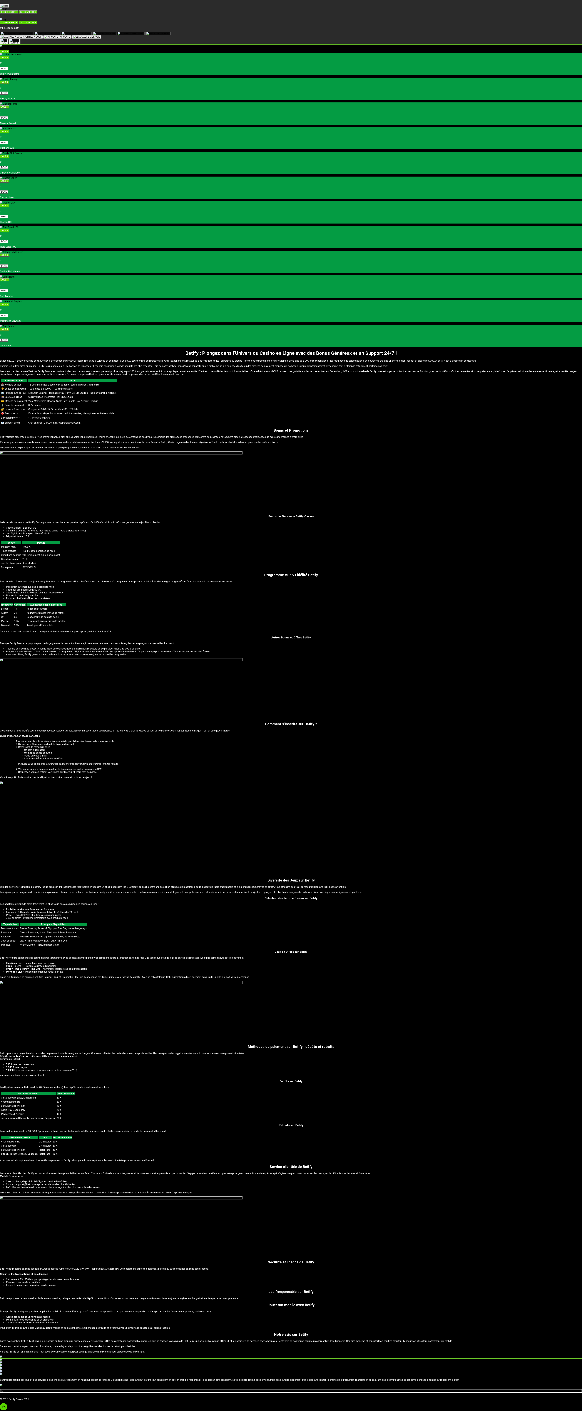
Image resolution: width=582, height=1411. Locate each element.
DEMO (4, 68)
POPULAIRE (64, 37)
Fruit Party (110, 33)
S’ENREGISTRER (9, 12)
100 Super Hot (83, 33)
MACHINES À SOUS (32, 37)
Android (14, 43)
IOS (4, 43)
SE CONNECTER (28, 12)
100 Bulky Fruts (25, 33)
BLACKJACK (93, 37)
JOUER (4, 51)
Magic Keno (53, 33)
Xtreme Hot (164, 33)
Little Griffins (137, 33)
